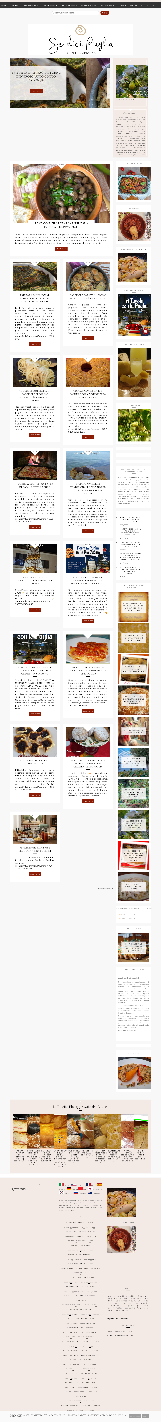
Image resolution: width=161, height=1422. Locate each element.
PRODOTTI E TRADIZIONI (71, 1341)
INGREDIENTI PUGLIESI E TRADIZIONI (76, 1305)
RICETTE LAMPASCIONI (89, 1373)
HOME (3, 5)
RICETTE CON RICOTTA (89, 1355)
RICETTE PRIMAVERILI (88, 1378)
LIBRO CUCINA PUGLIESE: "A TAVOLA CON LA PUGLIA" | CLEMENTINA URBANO (35, 670)
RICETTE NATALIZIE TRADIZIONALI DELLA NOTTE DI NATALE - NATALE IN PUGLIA (88, 489)
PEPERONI (90, 1327)
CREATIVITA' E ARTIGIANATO (80, 1245)
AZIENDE (84, 1227)
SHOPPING (67, 1391)
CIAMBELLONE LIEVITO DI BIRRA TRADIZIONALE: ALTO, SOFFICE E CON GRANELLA (133, 700)
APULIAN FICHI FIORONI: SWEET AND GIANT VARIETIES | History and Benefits (133, 824)
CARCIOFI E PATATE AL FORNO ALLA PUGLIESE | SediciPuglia (88, 297)
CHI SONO (15, 5)
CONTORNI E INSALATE (76, 1241)
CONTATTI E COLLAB (128, 5)
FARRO (66, 1295)
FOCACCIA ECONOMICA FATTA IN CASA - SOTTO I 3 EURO (35, 486)
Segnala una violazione (118, 1319)
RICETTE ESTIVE (89, 1369)
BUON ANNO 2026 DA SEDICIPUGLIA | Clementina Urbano (35, 580)
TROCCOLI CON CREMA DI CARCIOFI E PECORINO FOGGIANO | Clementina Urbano (59, 76)
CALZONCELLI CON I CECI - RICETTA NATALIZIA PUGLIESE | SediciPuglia (73, 1157)
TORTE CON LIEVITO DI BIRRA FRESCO (80, 1401)
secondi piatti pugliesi (87, 1387)
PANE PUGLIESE (71, 1323)
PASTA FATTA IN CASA (75, 1327)
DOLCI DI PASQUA (88, 1286)
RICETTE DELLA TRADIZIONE (80, 1359)
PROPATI (86, 1341)
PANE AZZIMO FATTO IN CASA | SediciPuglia (141, 1156)
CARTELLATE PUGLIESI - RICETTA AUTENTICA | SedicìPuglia (134, 638)
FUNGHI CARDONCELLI (88, 1295)
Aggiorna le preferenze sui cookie (128, 1309)
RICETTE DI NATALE (90, 1364)
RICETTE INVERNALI (71, 1373)
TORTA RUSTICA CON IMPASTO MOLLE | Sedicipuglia (20, 1157)
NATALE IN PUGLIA (88, 5)
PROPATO (95, 1341)
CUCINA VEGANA (67, 1268)
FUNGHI (75, 1295)
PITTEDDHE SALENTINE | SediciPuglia (35, 762)
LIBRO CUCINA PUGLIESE (90, 1314)
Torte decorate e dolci (70, 1405)
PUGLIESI (90, 1346)
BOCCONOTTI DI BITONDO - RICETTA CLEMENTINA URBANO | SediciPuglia (88, 763)
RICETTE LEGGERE (71, 1378)
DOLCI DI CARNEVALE (89, 1282)
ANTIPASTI (91, 1222)
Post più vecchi (104, 888)
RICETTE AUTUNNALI (70, 1355)
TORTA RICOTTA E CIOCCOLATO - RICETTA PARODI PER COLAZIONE (127, 1156)
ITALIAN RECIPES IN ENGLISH (80, 1309)
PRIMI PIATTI (70, 1337)
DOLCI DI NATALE (72, 1286)
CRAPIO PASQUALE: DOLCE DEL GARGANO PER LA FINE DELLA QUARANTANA (134, 947)
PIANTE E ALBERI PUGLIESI (73, 1332)
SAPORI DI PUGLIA (31, 5)
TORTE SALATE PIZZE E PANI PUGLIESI (80, 1410)
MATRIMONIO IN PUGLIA (85, 1318)
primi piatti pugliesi (86, 1337)
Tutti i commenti (128, 919)
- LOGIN (128, 1331)
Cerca (104, 13)
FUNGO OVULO (80, 1300)
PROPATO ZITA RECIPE (76, 1346)
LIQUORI (70, 1318)
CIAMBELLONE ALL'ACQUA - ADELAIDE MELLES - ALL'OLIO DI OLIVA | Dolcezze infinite (134, 855)
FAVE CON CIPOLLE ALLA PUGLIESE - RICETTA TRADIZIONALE (61, 225)
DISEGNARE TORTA (80, 1273)
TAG (96, 1391)
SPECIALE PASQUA (108, 5)
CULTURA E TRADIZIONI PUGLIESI (88, 1268)
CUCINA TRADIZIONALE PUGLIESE (80, 1250)
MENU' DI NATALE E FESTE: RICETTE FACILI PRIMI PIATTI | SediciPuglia (88, 670)
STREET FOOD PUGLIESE (83, 1391)
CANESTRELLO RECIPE (87, 1231)
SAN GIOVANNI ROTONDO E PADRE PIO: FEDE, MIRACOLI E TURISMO (133, 762)
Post (123, 915)
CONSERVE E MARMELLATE (86, 1236)
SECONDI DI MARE (89, 1382)
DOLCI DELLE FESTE (71, 1282)
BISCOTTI (94, 1227)
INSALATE (95, 1305)
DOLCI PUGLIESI (91, 1291)
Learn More (135, 1416)
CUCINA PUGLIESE (50, 5)
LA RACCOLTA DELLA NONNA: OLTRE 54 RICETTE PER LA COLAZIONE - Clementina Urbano (60, 1159)
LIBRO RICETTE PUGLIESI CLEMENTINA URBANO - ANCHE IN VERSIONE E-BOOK (88, 580)
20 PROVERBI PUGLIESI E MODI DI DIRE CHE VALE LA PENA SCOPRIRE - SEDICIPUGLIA (134, 606)
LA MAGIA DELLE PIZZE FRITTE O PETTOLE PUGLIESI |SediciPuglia (133, 669)
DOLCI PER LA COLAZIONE (73, 1291)
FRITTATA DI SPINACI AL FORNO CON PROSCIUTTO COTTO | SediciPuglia (34, 298)
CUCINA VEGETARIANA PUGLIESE (80, 1254)
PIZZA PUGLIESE (92, 1332)
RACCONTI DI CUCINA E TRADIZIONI (76, 1350)
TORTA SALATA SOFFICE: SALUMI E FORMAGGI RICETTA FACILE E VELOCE (88, 394)
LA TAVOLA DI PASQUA (70, 1314)
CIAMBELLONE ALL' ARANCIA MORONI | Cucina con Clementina (47, 1156)
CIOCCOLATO (69, 1236)
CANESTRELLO (71, 1231)
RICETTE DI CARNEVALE (72, 1364)
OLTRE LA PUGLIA (69, 5)
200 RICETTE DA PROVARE (75, 1222)
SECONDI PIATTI (69, 1387)
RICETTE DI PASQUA (73, 1369)
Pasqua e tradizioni (88, 1323)
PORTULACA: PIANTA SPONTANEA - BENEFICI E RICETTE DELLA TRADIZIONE (134, 793)
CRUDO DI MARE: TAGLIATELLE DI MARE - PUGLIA (134, 886)
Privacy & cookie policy (116, 1331)
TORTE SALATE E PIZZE (91, 1405)
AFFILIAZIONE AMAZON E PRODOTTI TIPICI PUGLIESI (35, 849)
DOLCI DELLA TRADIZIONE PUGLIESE (80, 1277)
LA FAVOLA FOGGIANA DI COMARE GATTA (134, 731)
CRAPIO (90, 1241)
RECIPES (95, 1350)
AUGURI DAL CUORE (71, 1227)
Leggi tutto (59, 91)
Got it (145, 1416)
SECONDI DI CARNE (72, 1382)
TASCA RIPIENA (80, 1396)
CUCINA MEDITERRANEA (72, 1259)
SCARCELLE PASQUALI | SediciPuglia (87, 1154)
